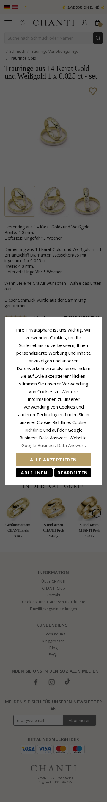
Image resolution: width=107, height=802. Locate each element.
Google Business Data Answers (53, 445)
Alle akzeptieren (53, 459)
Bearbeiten (72, 473)
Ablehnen (34, 473)
